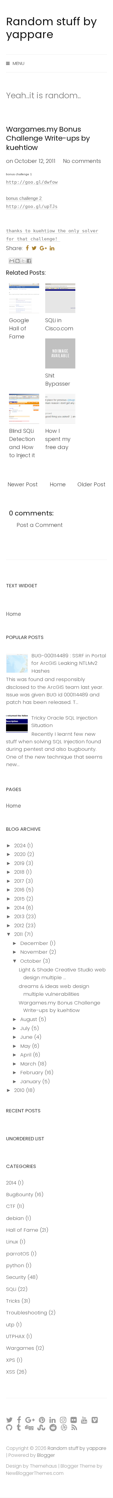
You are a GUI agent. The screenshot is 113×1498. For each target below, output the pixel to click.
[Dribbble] (64, 1427)
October (31, 961)
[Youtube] (84, 1419)
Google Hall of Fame (19, 328)
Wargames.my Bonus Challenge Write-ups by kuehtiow (48, 138)
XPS (10, 1360)
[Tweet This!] (34, 248)
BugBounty (19, 1194)
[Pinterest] (42, 1419)
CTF (10, 1206)
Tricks (13, 1300)
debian (15, 1218)
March (29, 1063)
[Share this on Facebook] (27, 248)
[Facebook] (19, 1419)
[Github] (9, 1427)
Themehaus (43, 1466)
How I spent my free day (58, 439)
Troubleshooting (26, 1312)
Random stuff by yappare (51, 28)
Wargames (20, 1348)
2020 (20, 854)
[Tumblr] (19, 1427)
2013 (20, 916)
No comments (82, 161)
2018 (20, 872)
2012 (20, 925)
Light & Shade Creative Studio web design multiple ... (62, 973)
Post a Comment (40, 525)
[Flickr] (74, 1419)
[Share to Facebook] (29, 261)
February (32, 1072)
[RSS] (74, 1427)
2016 (20, 889)
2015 (20, 898)
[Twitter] (9, 1419)
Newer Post (23, 484)
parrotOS (17, 1253)
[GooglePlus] (30, 1419)
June (27, 1037)
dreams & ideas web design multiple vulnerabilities (54, 990)
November (34, 951)
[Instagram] (63, 1419)
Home (58, 484)
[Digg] (29, 1427)
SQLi (11, 1289)
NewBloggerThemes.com (35, 1473)
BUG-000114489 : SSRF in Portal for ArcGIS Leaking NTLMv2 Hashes (68, 663)
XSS (10, 1371)
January (31, 1081)
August (29, 1019)
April (26, 1054)
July (25, 1028)
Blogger (46, 1455)
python (15, 1265)
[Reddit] (53, 1427)
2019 (20, 863)
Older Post (91, 484)
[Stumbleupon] (41, 1427)
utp (10, 1324)
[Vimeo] (95, 1419)
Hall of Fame (22, 1230)
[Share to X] (23, 261)
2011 (19, 934)
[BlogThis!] (17, 261)
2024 (20, 845)
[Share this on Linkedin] (52, 248)
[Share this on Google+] (43, 248)
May (26, 1046)
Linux (12, 1241)
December (35, 943)
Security (16, 1277)
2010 (20, 1090)
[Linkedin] (52, 1419)
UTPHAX (15, 1336)
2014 (20, 907)
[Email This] (12, 261)
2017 (20, 881)
